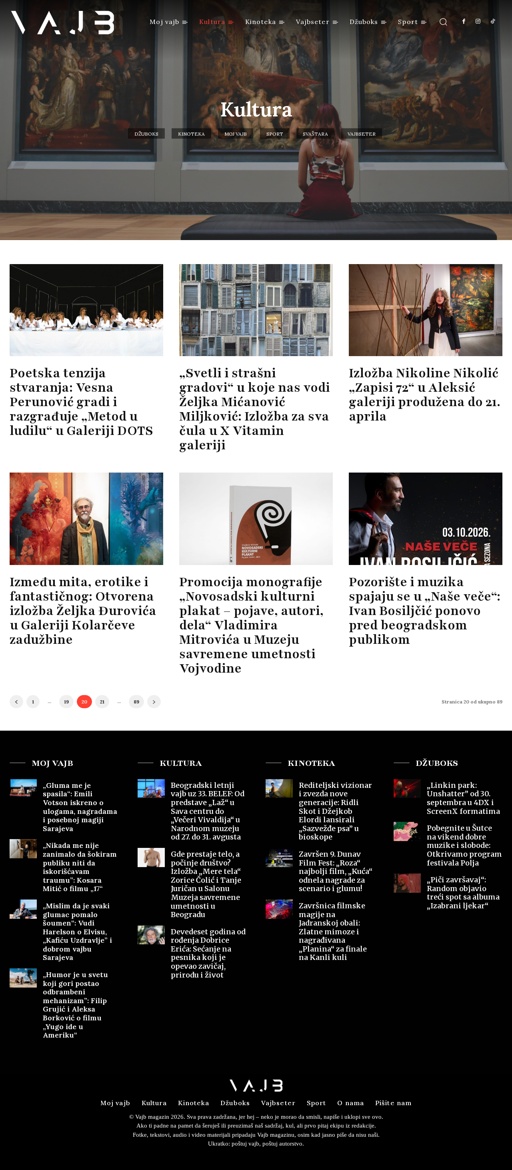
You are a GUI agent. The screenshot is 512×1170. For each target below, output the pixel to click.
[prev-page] (16, 701)
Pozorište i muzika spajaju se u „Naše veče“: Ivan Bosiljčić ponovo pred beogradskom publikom (424, 610)
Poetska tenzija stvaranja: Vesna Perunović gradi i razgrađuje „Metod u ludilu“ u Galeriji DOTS (81, 402)
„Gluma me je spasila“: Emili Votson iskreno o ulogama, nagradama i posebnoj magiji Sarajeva (80, 807)
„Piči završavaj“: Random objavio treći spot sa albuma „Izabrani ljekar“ (463, 892)
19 (66, 702)
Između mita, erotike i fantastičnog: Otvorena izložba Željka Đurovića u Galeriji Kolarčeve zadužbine (83, 610)
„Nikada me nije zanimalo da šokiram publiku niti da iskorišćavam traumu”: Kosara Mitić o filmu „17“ (80, 867)
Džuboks (146, 134)
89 (136, 702)
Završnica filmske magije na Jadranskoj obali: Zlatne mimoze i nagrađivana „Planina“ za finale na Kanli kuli (333, 931)
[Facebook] (463, 21)
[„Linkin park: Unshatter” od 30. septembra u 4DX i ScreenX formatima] (407, 788)
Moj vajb (235, 134)
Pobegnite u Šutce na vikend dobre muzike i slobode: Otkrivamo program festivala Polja (464, 845)
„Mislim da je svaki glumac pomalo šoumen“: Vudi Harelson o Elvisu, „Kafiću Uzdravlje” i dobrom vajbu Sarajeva (77, 931)
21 (102, 702)
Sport (274, 134)
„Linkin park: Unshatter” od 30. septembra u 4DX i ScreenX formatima (463, 798)
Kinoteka (191, 134)
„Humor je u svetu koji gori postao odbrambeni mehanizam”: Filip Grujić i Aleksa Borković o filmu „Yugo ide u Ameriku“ (75, 1005)
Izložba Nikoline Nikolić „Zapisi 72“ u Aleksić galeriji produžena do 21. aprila (424, 395)
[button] (443, 21)
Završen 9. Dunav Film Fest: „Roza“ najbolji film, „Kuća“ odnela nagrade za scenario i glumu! (335, 871)
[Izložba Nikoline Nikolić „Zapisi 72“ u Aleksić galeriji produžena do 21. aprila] (425, 310)
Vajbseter (362, 134)
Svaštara (315, 134)
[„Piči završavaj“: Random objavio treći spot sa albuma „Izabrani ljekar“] (407, 883)
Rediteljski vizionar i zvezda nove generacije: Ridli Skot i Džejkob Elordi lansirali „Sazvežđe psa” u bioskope (335, 811)
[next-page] (154, 701)
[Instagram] (478, 21)
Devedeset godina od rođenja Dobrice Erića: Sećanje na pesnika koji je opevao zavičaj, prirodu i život (208, 953)
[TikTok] (493, 21)
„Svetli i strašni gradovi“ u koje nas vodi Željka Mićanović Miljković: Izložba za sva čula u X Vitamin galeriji (254, 409)
